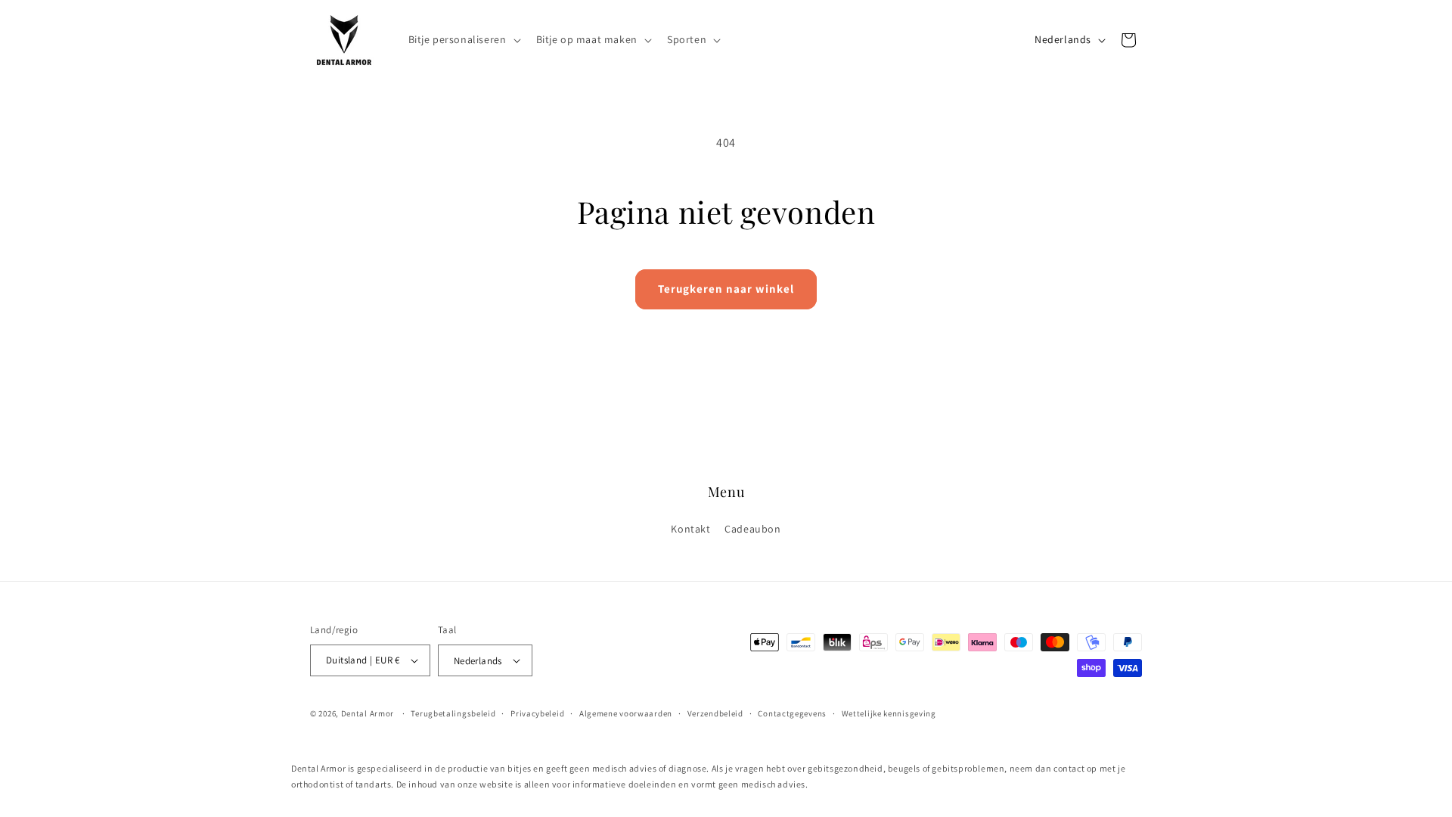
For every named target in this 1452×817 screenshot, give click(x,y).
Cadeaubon (752, 529)
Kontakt (690, 529)
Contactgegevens (792, 713)
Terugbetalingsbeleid (453, 713)
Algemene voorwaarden (625, 713)
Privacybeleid (537, 713)
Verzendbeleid (715, 713)
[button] (463, 39)
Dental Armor (367, 713)
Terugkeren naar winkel (726, 288)
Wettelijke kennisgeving (889, 713)
